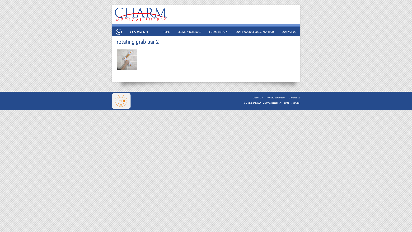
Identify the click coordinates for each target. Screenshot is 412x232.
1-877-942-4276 (139, 31)
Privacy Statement (276, 97)
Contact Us (289, 32)
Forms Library (218, 32)
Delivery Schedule (189, 32)
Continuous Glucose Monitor (255, 32)
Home (166, 32)
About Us (258, 97)
